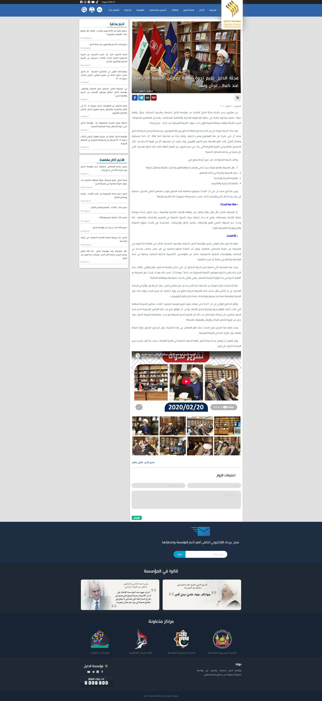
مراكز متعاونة (161, 621)
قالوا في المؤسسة (161, 571)
